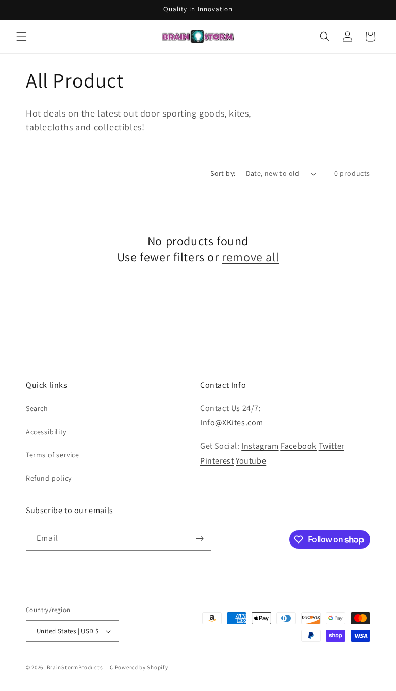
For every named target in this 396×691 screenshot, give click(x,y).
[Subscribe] (199, 539)
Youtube (251, 460)
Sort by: (222, 173)
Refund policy (49, 478)
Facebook (298, 445)
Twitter (331, 445)
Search (37, 408)
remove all (250, 257)
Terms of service (52, 454)
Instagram (259, 445)
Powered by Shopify (141, 667)
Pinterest (217, 460)
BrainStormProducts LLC (80, 667)
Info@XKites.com (231, 422)
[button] (21, 36)
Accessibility (46, 431)
